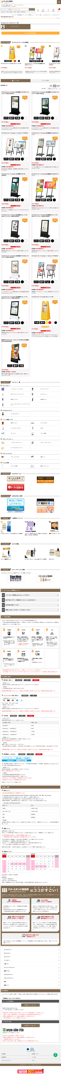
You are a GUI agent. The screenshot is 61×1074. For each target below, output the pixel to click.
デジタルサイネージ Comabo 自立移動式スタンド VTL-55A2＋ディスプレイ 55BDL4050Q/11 (14, 297)
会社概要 (3, 1053)
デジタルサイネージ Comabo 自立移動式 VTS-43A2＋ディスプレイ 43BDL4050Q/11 (45, 92)
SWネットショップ (37, 911)
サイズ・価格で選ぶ (22, 11)
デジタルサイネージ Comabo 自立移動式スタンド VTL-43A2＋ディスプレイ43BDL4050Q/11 (14, 215)
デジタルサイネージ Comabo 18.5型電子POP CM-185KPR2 (13, 174)
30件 (55, 85)
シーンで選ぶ (14, 11)
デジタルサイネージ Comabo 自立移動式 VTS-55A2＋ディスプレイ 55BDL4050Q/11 (15, 92)
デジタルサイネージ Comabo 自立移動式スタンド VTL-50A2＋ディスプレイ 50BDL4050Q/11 (45, 215)
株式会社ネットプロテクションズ (51, 763)
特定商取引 (3, 1057)
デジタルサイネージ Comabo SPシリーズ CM (42, 296)
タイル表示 (16, 80)
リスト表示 (46, 80)
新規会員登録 (21, 5)
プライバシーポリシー (6, 1060)
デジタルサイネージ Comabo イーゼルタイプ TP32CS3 (45, 255)
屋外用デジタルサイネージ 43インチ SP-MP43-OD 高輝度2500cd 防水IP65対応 (15, 340)
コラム (33, 1060)
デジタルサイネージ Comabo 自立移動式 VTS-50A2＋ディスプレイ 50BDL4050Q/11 (15, 256)
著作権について (35, 1053)
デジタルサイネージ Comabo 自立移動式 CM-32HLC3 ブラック (45, 133)
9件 (51, 85)
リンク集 (34, 1057)
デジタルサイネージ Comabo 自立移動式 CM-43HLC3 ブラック (45, 174)
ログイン (15, 5)
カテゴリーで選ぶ (6, 11)
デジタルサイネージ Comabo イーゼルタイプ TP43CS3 (14, 133)
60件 (58, 85)
